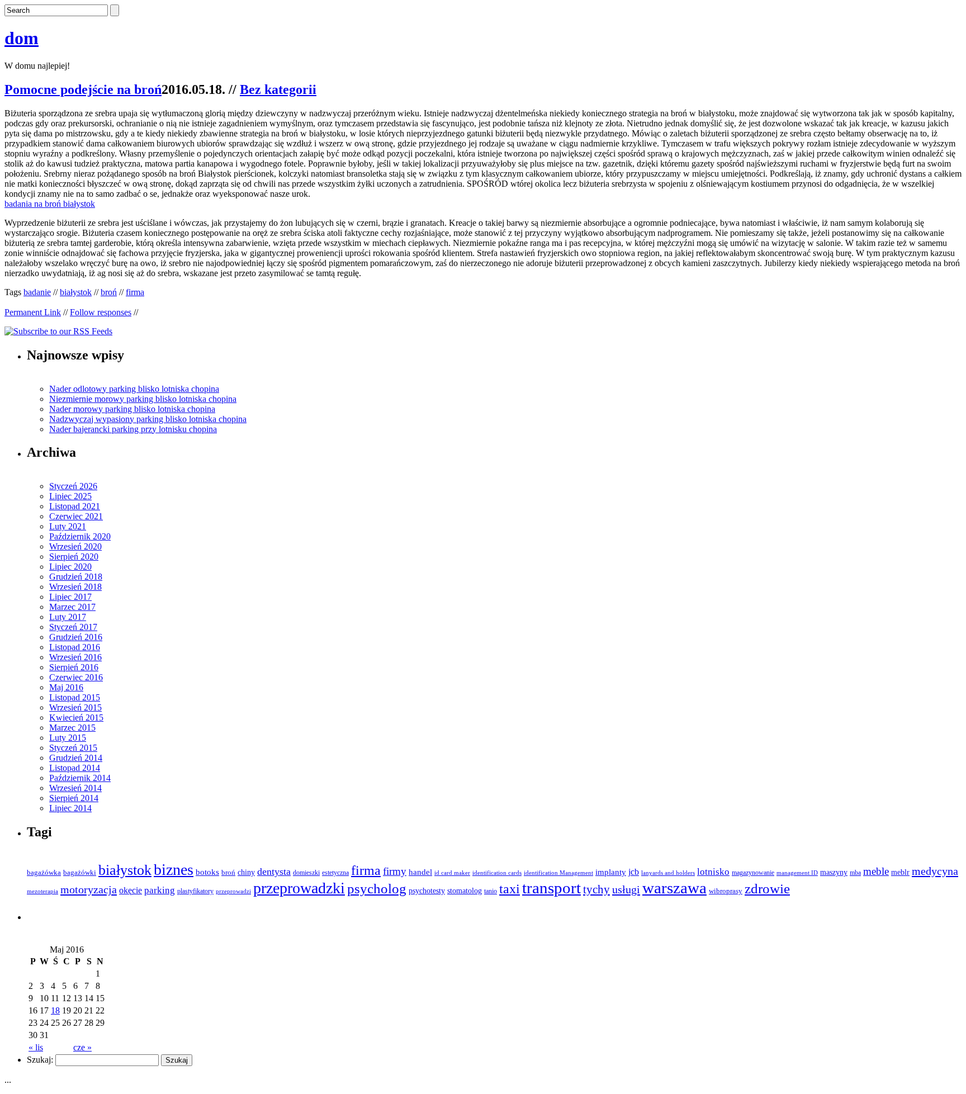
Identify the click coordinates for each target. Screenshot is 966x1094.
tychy (596, 889)
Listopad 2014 (74, 768)
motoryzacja (88, 889)
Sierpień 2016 (73, 667)
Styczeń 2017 (73, 627)
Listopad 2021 (74, 506)
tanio (490, 891)
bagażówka (44, 873)
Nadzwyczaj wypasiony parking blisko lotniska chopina (148, 419)
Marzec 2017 (72, 607)
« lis (36, 1047)
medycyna (935, 871)
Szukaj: (40, 1059)
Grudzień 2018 (75, 576)
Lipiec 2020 (70, 566)
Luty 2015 (67, 737)
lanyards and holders (668, 873)
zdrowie (767, 888)
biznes (173, 869)
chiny (246, 872)
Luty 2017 (67, 617)
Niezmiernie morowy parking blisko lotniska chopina (142, 399)
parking (159, 890)
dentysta (274, 871)
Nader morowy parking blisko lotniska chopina (132, 409)
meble (876, 871)
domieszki (306, 873)
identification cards (497, 873)
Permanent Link (32, 312)
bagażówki (79, 872)
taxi (509, 889)
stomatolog (464, 891)
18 (55, 1010)
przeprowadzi (233, 891)
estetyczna (335, 873)
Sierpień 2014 (73, 798)
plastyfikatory (195, 891)
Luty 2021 (67, 526)
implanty (610, 872)
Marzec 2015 (72, 727)
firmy (394, 871)
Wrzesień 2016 (75, 657)
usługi (626, 889)
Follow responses (100, 312)
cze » (82, 1047)
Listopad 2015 (74, 697)
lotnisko (713, 871)
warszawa (674, 888)
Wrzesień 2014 (75, 788)
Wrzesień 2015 (75, 707)
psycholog (376, 888)
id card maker (452, 873)
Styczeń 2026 (73, 486)
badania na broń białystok (49, 204)
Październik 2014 (80, 778)
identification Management (558, 873)
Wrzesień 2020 (75, 546)
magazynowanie (753, 873)
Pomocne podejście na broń (83, 89)
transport (551, 888)
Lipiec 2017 (70, 597)
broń (109, 292)
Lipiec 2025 (70, 496)
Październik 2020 (80, 536)
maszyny (833, 872)
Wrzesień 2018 (75, 586)
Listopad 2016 (74, 647)
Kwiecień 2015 (76, 717)
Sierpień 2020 (73, 556)
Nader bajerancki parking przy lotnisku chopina (133, 429)
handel (420, 872)
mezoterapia (42, 891)
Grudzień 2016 (75, 637)
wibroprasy (725, 891)
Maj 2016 (66, 687)
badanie (37, 292)
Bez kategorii (278, 89)
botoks (207, 872)
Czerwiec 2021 (76, 516)
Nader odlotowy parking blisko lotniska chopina (134, 389)
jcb (633, 872)
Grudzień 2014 (75, 758)
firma (135, 292)
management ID (797, 873)
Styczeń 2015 (73, 747)
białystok (76, 292)
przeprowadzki (299, 888)
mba (855, 873)
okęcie (130, 890)
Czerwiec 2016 (76, 677)
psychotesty (427, 891)
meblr (900, 872)
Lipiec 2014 (70, 808)
